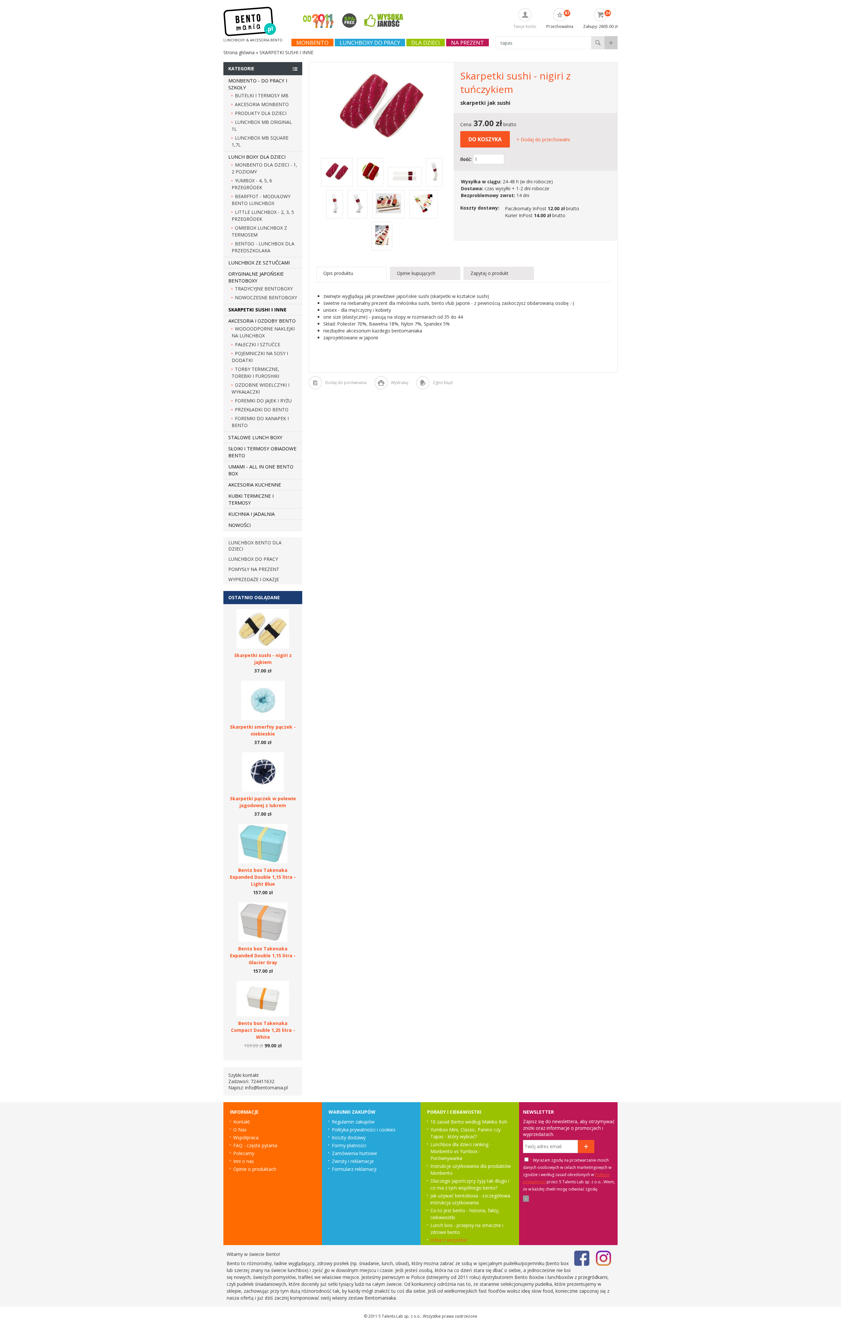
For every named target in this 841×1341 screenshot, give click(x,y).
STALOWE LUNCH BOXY (255, 437)
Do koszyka (485, 139)
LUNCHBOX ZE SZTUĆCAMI (259, 262)
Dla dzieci (425, 42)
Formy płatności (349, 1145)
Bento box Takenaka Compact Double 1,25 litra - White (263, 1030)
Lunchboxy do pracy (370, 42)
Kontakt (241, 1122)
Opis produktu (338, 273)
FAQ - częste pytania (255, 1145)
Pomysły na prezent (253, 569)
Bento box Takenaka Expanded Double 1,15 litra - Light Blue (263, 877)
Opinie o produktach (254, 1169)
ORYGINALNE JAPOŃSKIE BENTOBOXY (256, 277)
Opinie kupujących (416, 273)
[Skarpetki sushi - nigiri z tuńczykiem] (381, 141)
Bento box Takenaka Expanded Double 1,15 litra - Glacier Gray (263, 955)
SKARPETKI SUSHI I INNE (257, 309)
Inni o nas (243, 1161)
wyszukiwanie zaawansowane (611, 42)
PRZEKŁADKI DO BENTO (261, 409)
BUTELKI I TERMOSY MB (261, 95)
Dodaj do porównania (346, 382)
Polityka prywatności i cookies (364, 1129)
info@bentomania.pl (266, 1087)
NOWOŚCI (239, 525)
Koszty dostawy (349, 1137)
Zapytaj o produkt (489, 273)
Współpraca (246, 1137)
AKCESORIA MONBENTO (262, 104)
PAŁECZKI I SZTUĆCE (257, 344)
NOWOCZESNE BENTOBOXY (266, 297)
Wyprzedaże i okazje (253, 579)
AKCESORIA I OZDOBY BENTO (262, 320)
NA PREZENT (467, 42)
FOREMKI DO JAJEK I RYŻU (263, 401)
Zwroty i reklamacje (353, 1161)
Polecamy (243, 1153)
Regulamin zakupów (353, 1122)
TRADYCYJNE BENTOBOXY (264, 288)
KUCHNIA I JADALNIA (251, 514)
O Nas (240, 1129)
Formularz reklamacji (354, 1169)
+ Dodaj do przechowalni (543, 139)
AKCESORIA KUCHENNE (254, 484)
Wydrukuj (399, 382)
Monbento (312, 42)
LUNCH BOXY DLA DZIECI (256, 156)
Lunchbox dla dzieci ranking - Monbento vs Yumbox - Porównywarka (460, 1151)
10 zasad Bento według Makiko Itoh (468, 1122)
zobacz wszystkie (448, 1240)
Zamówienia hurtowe (354, 1153)
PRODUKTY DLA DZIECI (260, 113)
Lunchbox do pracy (253, 559)
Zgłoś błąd (443, 382)
